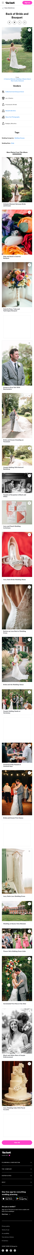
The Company (7, 1169)
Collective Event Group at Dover (14, 91)
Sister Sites (6, 1175)
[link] (3, 1250)
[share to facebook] (9, 22)
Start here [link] (5, 1214)
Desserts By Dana (10, 110)
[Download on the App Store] (8, 1198)
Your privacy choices (8, 1237)
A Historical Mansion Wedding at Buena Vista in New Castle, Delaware (17, 80)
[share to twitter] (19, 22)
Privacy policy (6, 1226)
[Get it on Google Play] (22, 1198)
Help (3, 1182)
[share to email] (24, 22)
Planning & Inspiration (11, 1162)
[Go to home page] (6, 1153)
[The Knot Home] (10, 2)
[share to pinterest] (14, 22)
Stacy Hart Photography (12, 117)
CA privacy (5, 1240)
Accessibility (5, 1233)
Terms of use (5, 1230)
